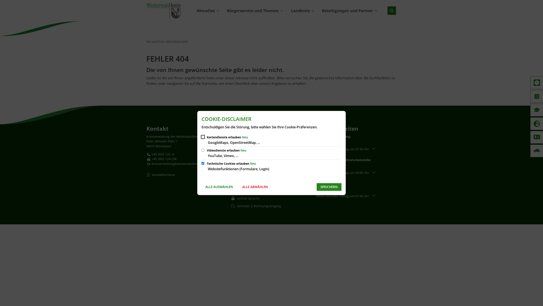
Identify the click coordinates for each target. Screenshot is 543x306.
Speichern (329, 187)
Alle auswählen (219, 187)
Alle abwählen (255, 187)
